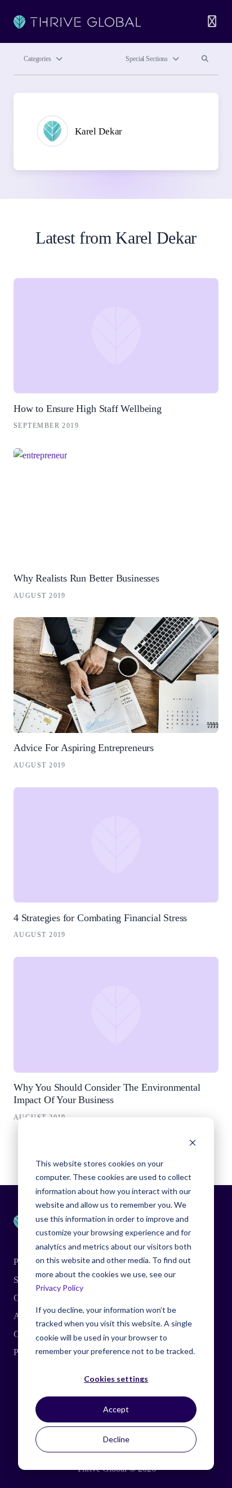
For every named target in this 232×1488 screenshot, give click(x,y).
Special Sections (147, 59)
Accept (116, 1409)
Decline (116, 1439)
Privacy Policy (59, 1287)
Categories (37, 59)
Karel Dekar (98, 131)
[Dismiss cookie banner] (193, 1142)
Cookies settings (116, 1378)
